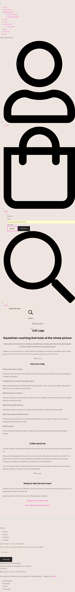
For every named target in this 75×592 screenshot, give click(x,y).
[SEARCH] (30, 312)
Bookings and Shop (9, 12)
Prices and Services (12, 14)
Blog (5, 29)
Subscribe (6, 559)
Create (54, 576)
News (5, 21)
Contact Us (7, 31)
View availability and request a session (37, 505)
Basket (12, 228)
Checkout (23, 228)
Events (5, 19)
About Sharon (7, 9)
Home (5, 7)
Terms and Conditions (13, 17)
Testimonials (10, 26)
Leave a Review (8, 24)
